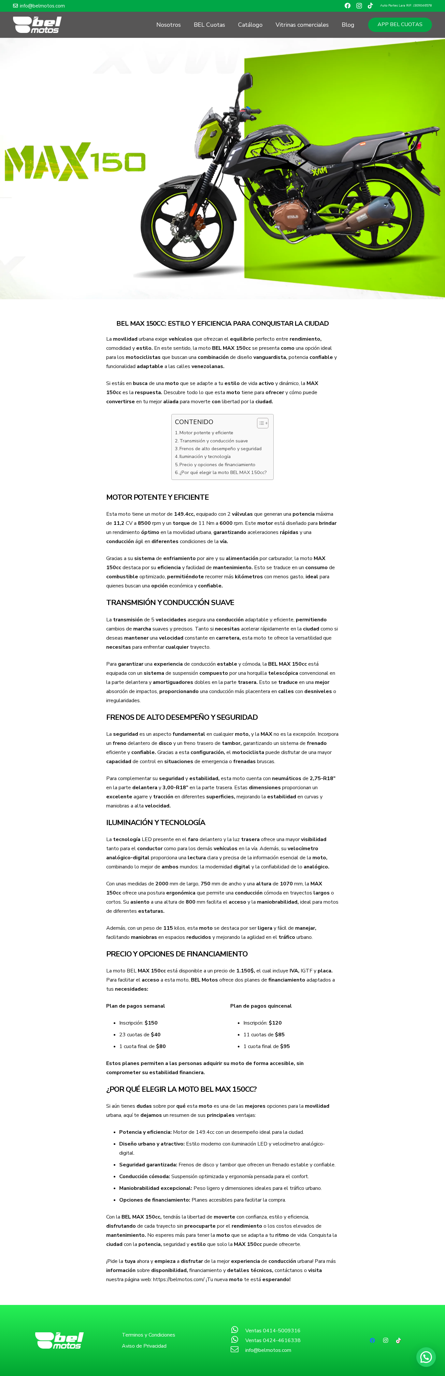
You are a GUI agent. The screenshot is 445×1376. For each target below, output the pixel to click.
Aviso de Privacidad (144, 1346)
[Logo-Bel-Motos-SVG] (37, 25)
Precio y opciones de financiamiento (217, 464)
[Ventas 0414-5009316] (237, 1331)
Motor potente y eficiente (206, 432)
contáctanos (289, 1270)
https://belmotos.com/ (179, 1279)
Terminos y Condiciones (148, 1335)
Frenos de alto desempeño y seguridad (220, 448)
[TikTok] (370, 5)
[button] (426, 1357)
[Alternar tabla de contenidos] (259, 423)
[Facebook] (348, 5)
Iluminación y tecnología (205, 456)
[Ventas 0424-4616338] (237, 1340)
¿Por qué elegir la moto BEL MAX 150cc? (223, 472)
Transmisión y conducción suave (213, 440)
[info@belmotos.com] (237, 1350)
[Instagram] (359, 6)
